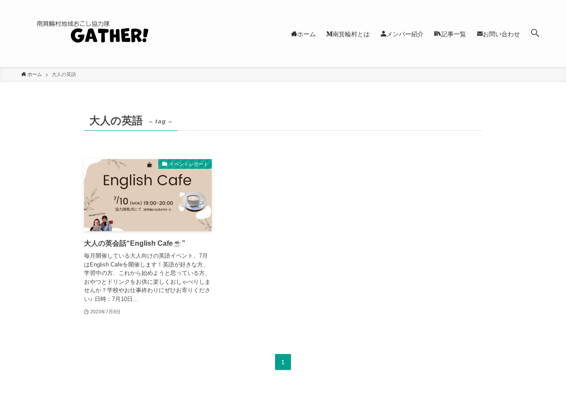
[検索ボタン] (535, 33)
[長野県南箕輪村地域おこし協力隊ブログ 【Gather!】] (109, 33)
